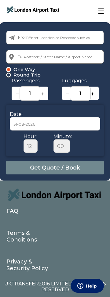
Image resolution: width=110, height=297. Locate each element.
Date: (16, 114)
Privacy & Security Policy (27, 265)
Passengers (25, 81)
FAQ (12, 211)
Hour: (30, 136)
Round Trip (27, 75)
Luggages (74, 81)
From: (24, 37)
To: (21, 56)
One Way (24, 69)
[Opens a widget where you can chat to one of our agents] (87, 286)
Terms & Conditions (21, 236)
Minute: (62, 136)
